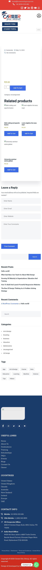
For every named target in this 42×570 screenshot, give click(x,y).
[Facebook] (3, 426)
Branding (6, 335)
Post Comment (9, 246)
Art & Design (7, 331)
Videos (12, 378)
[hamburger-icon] (38, 29)
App (4, 369)
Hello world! (5, 271)
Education (6, 342)
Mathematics (7, 346)
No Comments (11, 53)
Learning (16, 374)
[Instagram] (8, 426)
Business (6, 338)
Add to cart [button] (11, 133)
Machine (26, 374)
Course (24, 369)
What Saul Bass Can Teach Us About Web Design (18, 275)
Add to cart (17, 88)
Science (35, 374)
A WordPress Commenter (10, 304)
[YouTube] (25, 426)
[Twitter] (14, 426)
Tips (4, 378)
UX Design (6, 353)
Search (35, 257)
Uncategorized (15, 95)
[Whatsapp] (36, 564)
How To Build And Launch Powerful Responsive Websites (20, 285)
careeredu (9, 50)
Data (31, 369)
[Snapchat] (19, 426)
